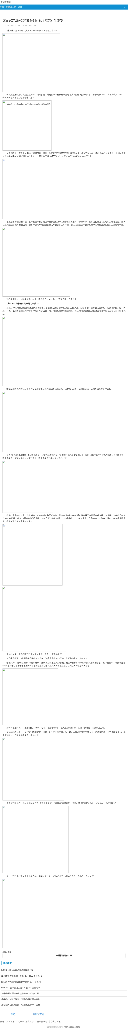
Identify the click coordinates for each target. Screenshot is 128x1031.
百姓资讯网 (42, 1021)
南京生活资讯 (54, 1021)
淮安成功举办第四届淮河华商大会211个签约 (21, 981)
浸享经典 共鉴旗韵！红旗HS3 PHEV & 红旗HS (21, 975)
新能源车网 (6, 2)
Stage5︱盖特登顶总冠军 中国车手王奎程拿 (20, 987)
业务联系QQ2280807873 (71, 1027)
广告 (2, 7)
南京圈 (21, 1021)
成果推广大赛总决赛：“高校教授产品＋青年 (20, 999)
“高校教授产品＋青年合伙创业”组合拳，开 (20, 993)
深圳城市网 (11, 1021)
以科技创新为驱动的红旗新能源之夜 (17, 970)
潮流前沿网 (31, 1021)
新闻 (20, 7)
